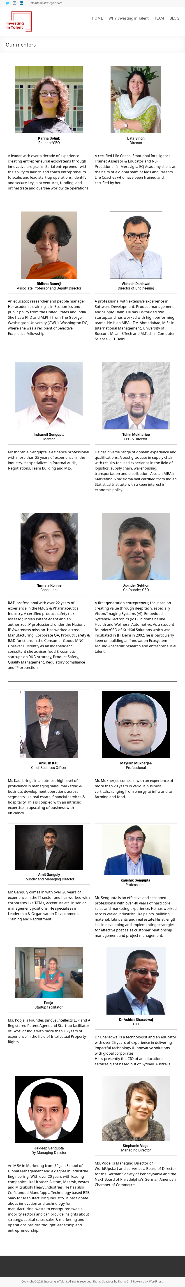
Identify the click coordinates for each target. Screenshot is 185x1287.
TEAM (159, 18)
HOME (97, 18)
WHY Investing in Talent (129, 18)
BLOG (174, 18)
